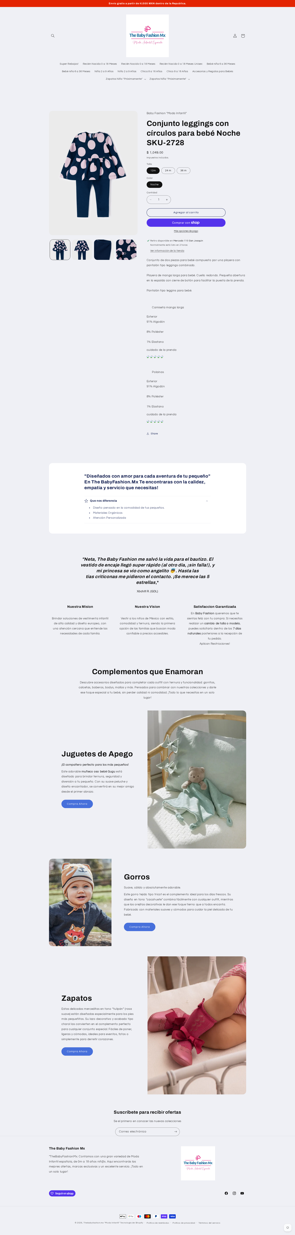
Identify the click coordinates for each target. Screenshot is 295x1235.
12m (153, 170)
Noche (154, 184)
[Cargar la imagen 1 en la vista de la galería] (60, 250)
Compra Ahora (77, 803)
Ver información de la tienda (167, 250)
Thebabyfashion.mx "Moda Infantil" (101, 1223)
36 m (183, 170)
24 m (168, 170)
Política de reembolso (158, 1223)
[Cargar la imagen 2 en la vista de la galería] (82, 250)
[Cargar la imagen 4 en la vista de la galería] (126, 250)
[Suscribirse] (176, 1132)
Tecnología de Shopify (131, 1223)
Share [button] (154, 433)
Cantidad (152, 192)
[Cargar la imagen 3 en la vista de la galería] (104, 250)
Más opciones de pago (186, 231)
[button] (53, 36)
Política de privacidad (184, 1223)
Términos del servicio (209, 1223)
